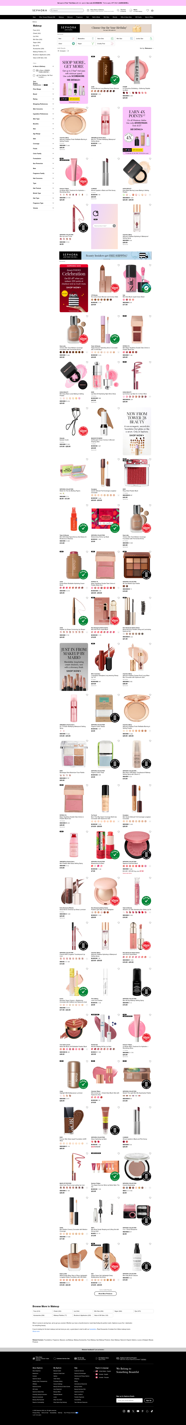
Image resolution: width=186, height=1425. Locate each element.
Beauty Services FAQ (79, 1389)
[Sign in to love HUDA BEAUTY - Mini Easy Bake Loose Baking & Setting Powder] (87, 362)
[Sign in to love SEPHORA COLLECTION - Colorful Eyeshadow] (150, 1153)
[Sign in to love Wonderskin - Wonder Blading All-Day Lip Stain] (118, 1015)
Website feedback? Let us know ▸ (93, 1350)
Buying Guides (78, 1386)
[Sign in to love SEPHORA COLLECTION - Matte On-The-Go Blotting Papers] (87, 459)
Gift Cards (138, 17)
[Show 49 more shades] (87, 1280)
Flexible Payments (79, 1397)
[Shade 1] (92, 91)
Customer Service (79, 1371)
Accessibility (77, 1399)
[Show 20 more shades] (118, 352)
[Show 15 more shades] (150, 957)
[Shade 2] (95, 91)
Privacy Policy (36, 1412)
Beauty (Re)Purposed (38, 1399)
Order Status (56, 1378)
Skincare (70, 17)
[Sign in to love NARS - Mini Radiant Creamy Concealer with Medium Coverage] (87, 1198)
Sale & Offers (149, 17)
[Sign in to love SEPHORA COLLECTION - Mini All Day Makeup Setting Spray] (150, 969)
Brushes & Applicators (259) (41, 55)
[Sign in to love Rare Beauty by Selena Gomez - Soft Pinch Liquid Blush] (150, 923)
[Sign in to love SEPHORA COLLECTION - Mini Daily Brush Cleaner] (150, 1244)
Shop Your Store (57, 1399)
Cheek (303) (37, 33)
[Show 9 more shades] (87, 959)
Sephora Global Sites (38, 1392)
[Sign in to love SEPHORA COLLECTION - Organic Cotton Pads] (118, 741)
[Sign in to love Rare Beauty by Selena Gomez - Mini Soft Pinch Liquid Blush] (118, 598)
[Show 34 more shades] (87, 1143)
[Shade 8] (113, 91)
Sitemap (60, 1412)
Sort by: (146, 48)
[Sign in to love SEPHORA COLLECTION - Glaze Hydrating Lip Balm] (118, 1107)
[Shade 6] (107, 91)
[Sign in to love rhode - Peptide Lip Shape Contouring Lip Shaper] (87, 598)
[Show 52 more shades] (118, 821)
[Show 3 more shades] (87, 195)
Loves (55, 1397)
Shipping (76, 1378)
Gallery (55, 1376)
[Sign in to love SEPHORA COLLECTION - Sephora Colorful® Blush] (150, 832)
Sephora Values (37, 1378)
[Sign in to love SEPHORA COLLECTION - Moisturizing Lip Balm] (118, 832)
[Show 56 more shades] (118, 495)
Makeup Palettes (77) (39, 52)
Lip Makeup (69, 1340)
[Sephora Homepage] (39, 10)
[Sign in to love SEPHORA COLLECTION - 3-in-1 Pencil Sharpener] (150, 1198)
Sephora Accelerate (38, 1397)
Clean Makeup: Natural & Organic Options (123, 1340)
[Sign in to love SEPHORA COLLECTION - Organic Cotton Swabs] (118, 695)
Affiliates (35, 1384)
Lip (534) (36, 36)
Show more (36, 1331)
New (34, 17)
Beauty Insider (57, 1371)
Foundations (48, 1340)
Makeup (61, 17)
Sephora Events (37, 1386)
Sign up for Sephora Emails (125, 1396)
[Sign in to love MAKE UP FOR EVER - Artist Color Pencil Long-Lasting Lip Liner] (87, 1153)
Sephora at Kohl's (79, 1392)
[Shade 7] (110, 91)
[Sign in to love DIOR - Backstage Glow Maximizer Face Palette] (87, 741)
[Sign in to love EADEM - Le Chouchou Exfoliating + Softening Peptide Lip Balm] (150, 57)
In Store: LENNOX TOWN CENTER (44, 71)
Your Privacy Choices (69, 1412)
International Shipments (80, 1384)
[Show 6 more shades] (87, 632)
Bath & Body (96, 17)
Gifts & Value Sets (126, 17)
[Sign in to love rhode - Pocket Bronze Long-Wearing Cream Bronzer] (118, 57)
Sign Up (148, 1400)
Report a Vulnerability (38, 1402)
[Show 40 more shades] (87, 1005)
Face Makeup (91, 1340)
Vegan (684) (37, 42)
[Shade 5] (104, 91)
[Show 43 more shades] (87, 352)
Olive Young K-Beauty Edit (47, 17)
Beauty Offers (57, 1392)
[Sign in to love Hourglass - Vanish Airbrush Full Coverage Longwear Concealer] (118, 459)
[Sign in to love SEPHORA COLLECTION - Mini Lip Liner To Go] (87, 205)
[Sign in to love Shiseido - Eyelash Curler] (87, 408)
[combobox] (67, 10)
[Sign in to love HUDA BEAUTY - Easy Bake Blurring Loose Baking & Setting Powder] (150, 159)
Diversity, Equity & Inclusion (40, 1394)
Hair (87, 17)
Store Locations (78, 1394)
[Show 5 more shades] (87, 1049)
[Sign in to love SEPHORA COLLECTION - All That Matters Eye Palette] (150, 552)
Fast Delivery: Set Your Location (46, 76)
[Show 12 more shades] (150, 195)
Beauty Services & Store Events (61, 1386)
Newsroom (35, 1373)
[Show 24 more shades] (150, 821)
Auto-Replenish (57, 1389)
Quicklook (105, 83)
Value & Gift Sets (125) (40, 58)
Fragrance (79, 17)
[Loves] (147, 10)
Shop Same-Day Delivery (60, 1402)
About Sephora (36, 1371)
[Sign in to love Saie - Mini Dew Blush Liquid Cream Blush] (150, 265)
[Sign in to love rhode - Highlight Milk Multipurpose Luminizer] (87, 1061)
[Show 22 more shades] (87, 1234)
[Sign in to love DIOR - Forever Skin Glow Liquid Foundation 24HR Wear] (87, 1107)
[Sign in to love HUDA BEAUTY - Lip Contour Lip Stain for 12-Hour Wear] (150, 362)
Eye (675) (36, 45)
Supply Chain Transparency (40, 1381)
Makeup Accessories (80, 1340)
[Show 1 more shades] (118, 632)
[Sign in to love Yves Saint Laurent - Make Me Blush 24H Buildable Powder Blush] (87, 1015)
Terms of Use (44, 1412)
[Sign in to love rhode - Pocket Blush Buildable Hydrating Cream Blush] (87, 552)
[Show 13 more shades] (118, 588)
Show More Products (105, 1294)
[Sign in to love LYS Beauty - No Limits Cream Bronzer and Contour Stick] (118, 265)
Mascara (62, 1340)
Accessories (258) (38, 48)
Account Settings (57, 1384)
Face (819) (36, 30)
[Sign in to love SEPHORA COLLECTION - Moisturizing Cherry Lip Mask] (118, 505)
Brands (115, 17)
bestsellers (93, 1329)
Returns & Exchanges (80, 1373)
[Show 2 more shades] (150, 866)
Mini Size (106, 17)
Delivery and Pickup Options (81, 1376)
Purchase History (57, 1381)
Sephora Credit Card (58, 1373)
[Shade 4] (101, 91)
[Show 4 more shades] (87, 588)
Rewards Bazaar (57, 1394)
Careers (35, 1376)
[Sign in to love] (87, 108)
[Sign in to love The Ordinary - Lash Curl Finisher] (118, 969)
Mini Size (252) (37, 39)
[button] (42, 85)
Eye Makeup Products (103, 1340)
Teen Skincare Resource (80, 1402)
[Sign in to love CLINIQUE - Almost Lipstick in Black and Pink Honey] (150, 1107)
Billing (76, 1381)
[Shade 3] (98, 91)
